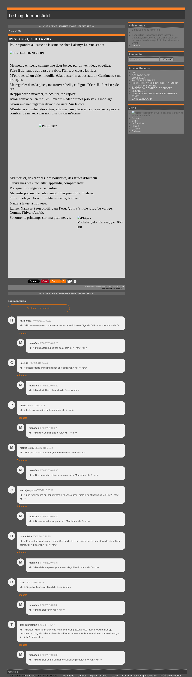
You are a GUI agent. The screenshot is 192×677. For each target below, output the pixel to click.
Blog (134, 30)
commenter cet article (112, 289)
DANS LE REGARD (142, 99)
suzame (136, 128)
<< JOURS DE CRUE (50, 26)
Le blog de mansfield (29, 15)
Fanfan (135, 126)
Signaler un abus (99, 675)
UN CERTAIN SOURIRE (144, 85)
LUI (133, 72)
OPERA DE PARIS (141, 75)
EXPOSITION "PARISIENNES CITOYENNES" (155, 83)
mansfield (13, 672)
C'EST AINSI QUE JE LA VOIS (30, 39)
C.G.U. (115, 675)
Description (138, 35)
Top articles (68, 675)
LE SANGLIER (139, 91)
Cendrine (136, 118)
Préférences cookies (170, 675)
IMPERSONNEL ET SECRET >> (77, 26)
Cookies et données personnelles (139, 675)
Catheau (136, 131)
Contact (136, 45)
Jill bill (135, 120)
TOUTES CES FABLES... (144, 80)
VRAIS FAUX (138, 78)
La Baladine (138, 123)
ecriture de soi (118, 287)
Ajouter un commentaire (39, 308)
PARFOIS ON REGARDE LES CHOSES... (153, 88)
